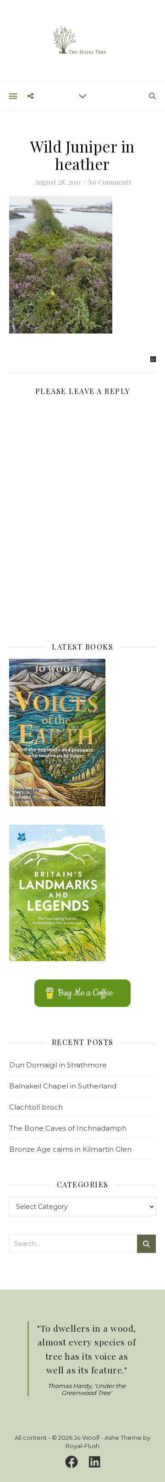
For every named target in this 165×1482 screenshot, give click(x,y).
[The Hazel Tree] (82, 40)
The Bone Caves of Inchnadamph (67, 1128)
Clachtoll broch (36, 1107)
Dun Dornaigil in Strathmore (58, 1065)
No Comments (109, 181)
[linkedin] (94, 1462)
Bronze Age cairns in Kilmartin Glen (70, 1149)
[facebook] (73, 1462)
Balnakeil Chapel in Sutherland (62, 1086)
